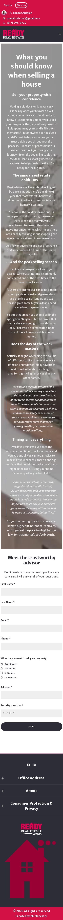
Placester (41, 916)
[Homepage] (13, 34)
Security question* (12, 705)
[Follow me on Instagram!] (34, 765)
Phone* (5, 638)
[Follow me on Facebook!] (28, 765)
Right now (10, 664)
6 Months (10, 673)
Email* (5, 620)
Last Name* (8, 602)
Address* (6, 687)
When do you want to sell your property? (24, 658)
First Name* (8, 584)
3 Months (10, 668)
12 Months (11, 677)
